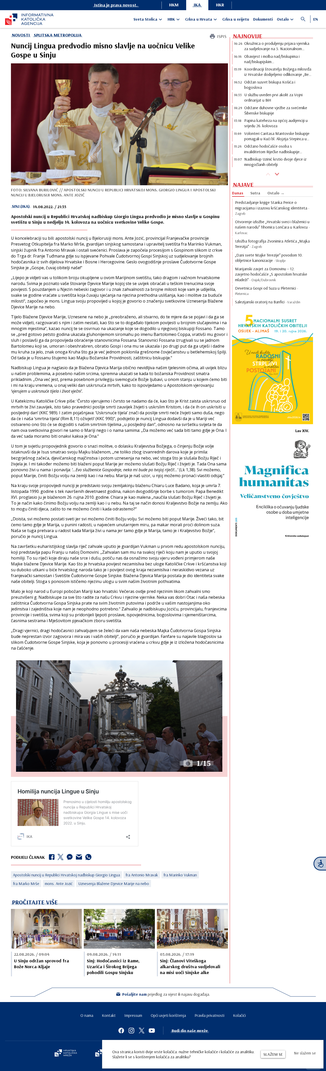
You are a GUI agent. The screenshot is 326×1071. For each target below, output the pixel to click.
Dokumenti (263, 19)
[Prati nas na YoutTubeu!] (152, 1030)
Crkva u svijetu (235, 19)
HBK (171, 19)
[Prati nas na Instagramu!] (131, 1030)
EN (315, 19)
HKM (174, 5)
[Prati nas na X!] (142, 1030)
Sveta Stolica (145, 19)
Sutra (255, 192)
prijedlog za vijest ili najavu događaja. (166, 994)
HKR (220, 5)
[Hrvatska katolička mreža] (66, 1053)
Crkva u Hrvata (198, 19)
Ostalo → (275, 192)
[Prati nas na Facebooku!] (121, 1030)
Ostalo (283, 19)
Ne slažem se (305, 1052)
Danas (237, 192)
